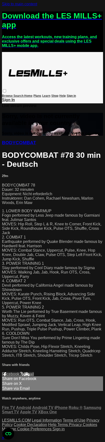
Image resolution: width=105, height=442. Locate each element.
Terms (63, 425)
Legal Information (47, 420)
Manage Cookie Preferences (27, 429)
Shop (54, 95)
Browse (7, 95)
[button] (4, 90)
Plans (37, 95)
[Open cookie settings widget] (8, 434)
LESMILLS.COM (16, 420)
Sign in (71, 95)
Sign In (8, 100)
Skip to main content (19, 4)
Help (62, 95)
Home (28, 95)
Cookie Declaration (30, 425)
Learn (46, 95)
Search (18, 95)
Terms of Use (74, 420)
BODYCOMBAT (19, 142)
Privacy (76, 425)
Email (29, 374)
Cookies (90, 425)
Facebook (11, 374)
